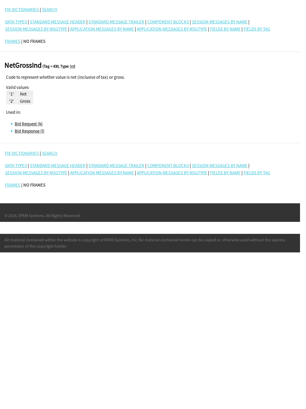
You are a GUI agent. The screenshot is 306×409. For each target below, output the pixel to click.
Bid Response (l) (30, 131)
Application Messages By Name (102, 29)
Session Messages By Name (219, 22)
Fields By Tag (257, 29)
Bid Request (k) (29, 124)
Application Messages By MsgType (172, 29)
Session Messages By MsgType (36, 29)
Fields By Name (225, 29)
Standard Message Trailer (116, 22)
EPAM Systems (31, 215)
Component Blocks (168, 22)
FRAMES (12, 41)
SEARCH (49, 9)
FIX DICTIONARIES (22, 9)
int (72, 66)
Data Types (16, 22)
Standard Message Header (57, 22)
